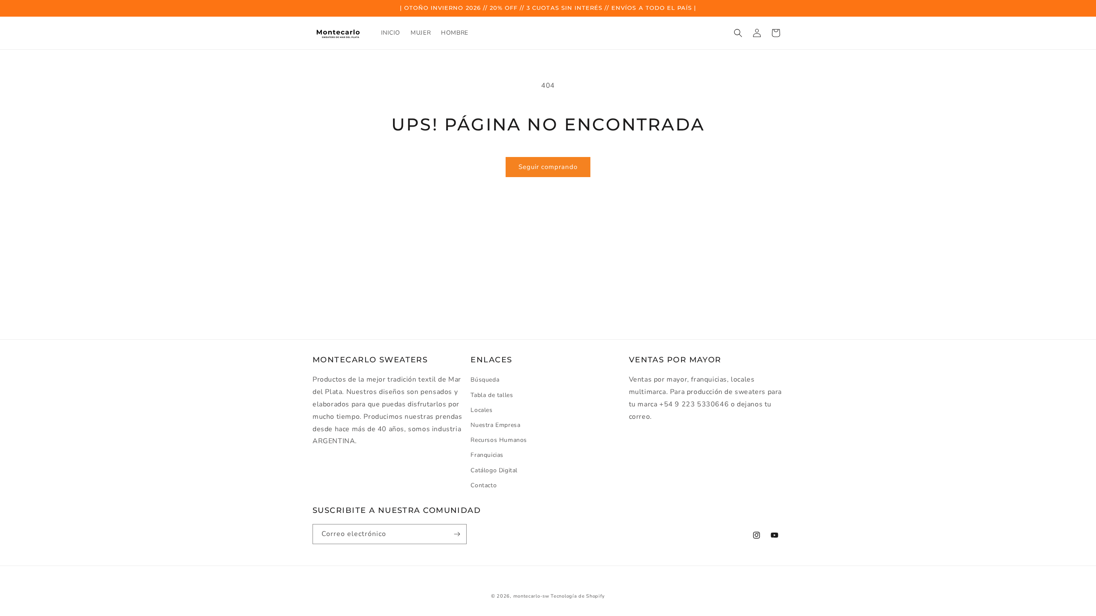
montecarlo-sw (531, 596)
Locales (481, 410)
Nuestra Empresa (495, 425)
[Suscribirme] (456, 534)
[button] (738, 33)
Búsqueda (485, 380)
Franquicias (487, 455)
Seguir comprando (548, 167)
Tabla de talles (492, 395)
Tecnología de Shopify (578, 596)
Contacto (484, 485)
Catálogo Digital (494, 470)
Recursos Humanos (499, 440)
